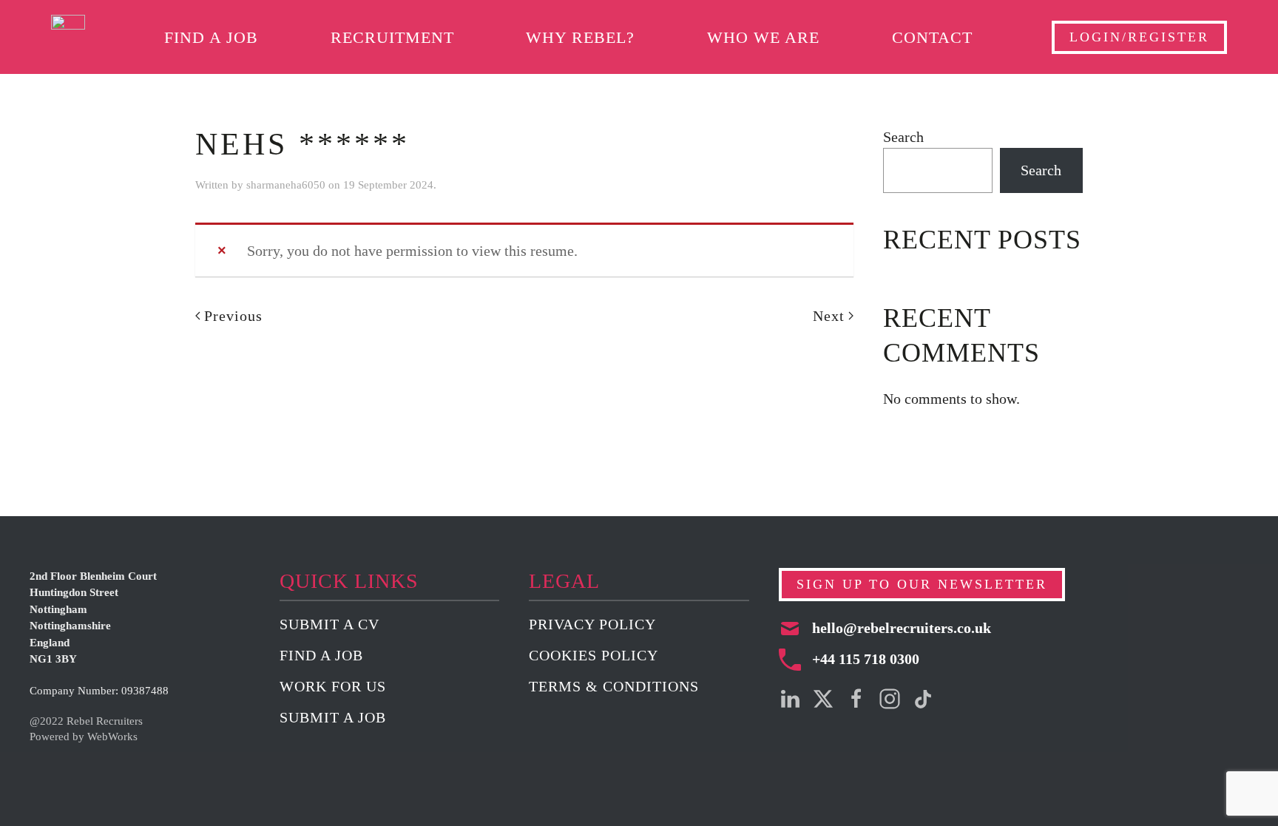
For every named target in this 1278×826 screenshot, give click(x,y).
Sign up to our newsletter (922, 584)
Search (903, 137)
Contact (932, 37)
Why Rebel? (580, 37)
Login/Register (1139, 37)
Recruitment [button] (392, 37)
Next (829, 316)
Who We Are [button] (763, 37)
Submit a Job (333, 717)
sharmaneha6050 (285, 185)
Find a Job (211, 37)
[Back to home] (68, 37)
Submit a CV (329, 624)
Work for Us (333, 686)
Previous (233, 316)
